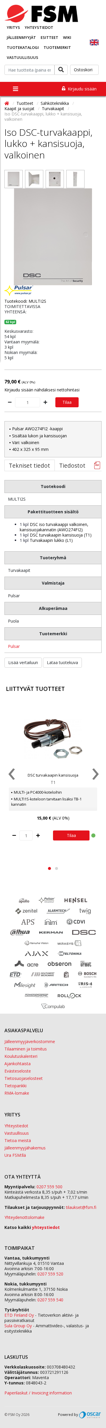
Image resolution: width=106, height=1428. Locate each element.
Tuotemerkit (57, 47)
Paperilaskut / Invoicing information (38, 1393)
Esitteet (49, 37)
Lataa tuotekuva (62, 662)
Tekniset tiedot (29, 465)
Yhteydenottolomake (24, 1217)
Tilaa (67, 402)
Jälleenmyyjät (21, 37)
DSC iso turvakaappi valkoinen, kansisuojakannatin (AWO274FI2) (54, 527)
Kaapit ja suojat (20, 108)
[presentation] (11, 775)
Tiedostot (72, 465)
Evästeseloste (17, 1071)
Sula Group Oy (18, 1325)
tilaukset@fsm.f (81, 1207)
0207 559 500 (49, 1186)
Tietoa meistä (17, 1140)
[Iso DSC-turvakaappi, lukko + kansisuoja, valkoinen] (13, 179)
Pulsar (14, 646)
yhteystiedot (46, 1227)
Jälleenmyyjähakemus (25, 1148)
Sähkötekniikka (55, 103)
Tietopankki (15, 1085)
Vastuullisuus (22, 57)
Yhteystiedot (39, 27)
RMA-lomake (16, 1093)
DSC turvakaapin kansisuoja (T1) (61, 535)
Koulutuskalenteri (20, 1056)
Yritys (13, 27)
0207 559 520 (50, 1274)
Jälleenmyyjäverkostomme (29, 1041)
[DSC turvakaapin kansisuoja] (53, 738)
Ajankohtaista (17, 1063)
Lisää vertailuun (23, 662)
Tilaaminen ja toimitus (25, 1049)
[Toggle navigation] (15, 89)
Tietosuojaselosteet (23, 1078)
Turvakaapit (53, 108)
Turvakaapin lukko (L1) (51, 540)
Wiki (67, 37)
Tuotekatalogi (23, 47)
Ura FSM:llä (15, 1155)
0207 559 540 (50, 1300)
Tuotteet (25, 103)
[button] (49, 868)
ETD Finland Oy (19, 1315)
